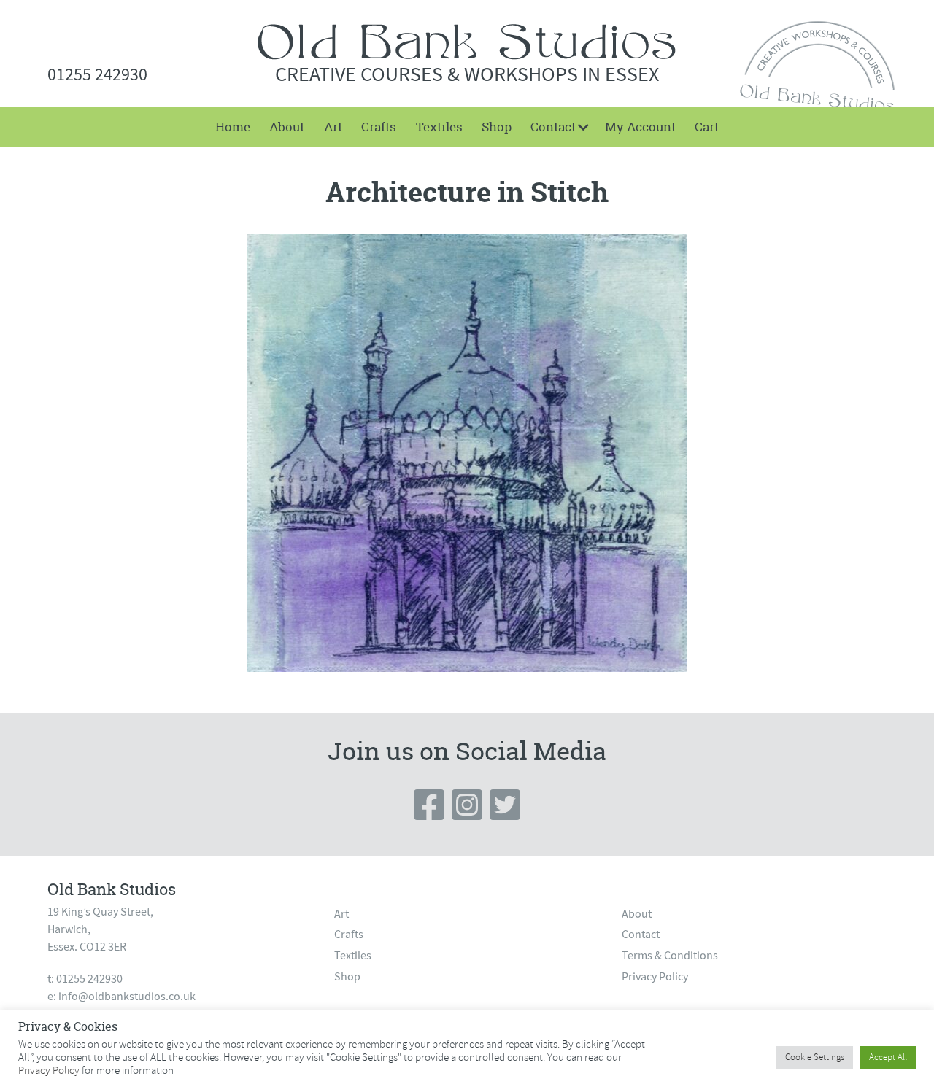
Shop (497, 126)
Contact (553, 126)
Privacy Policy (655, 977)
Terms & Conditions (670, 955)
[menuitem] (232, 127)
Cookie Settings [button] (814, 1057)
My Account (640, 126)
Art (333, 126)
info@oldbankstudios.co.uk (127, 996)
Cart (707, 126)
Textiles (439, 126)
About (286, 126)
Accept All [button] (888, 1057)
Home (232, 126)
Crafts (378, 126)
